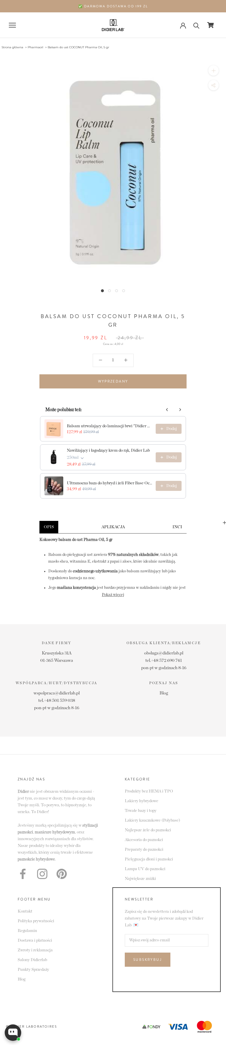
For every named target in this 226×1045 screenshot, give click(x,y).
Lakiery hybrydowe (141, 801)
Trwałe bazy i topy (141, 811)
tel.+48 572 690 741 (163, 660)
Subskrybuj (147, 959)
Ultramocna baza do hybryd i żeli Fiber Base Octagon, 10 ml (109, 483)
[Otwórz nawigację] (12, 25)
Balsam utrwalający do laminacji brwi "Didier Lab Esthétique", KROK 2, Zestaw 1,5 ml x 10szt (109, 426)
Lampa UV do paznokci (145, 869)
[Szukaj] (196, 25)
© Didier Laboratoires (31, 1026)
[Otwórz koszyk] (210, 25)
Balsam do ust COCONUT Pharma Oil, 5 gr (78, 47)
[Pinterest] (61, 874)
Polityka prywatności (36, 921)
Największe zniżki (140, 879)
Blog (163, 693)
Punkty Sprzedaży (33, 970)
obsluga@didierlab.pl (163, 653)
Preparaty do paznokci (144, 850)
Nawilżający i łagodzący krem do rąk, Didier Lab (108, 450)
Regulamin (27, 931)
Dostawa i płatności (35, 940)
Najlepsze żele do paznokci (148, 830)
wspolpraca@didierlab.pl (57, 693)
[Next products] (180, 410)
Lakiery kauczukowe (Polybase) (152, 820)
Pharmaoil (35, 47)
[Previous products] (167, 410)
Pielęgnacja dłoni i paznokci (149, 859)
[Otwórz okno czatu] (13, 1032)
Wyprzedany (113, 381)
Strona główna (12, 47)
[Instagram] (42, 874)
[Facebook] (23, 874)
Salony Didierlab (32, 960)
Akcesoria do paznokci (144, 840)
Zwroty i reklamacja (35, 950)
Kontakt (25, 911)
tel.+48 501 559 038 (56, 700)
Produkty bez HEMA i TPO (149, 791)
